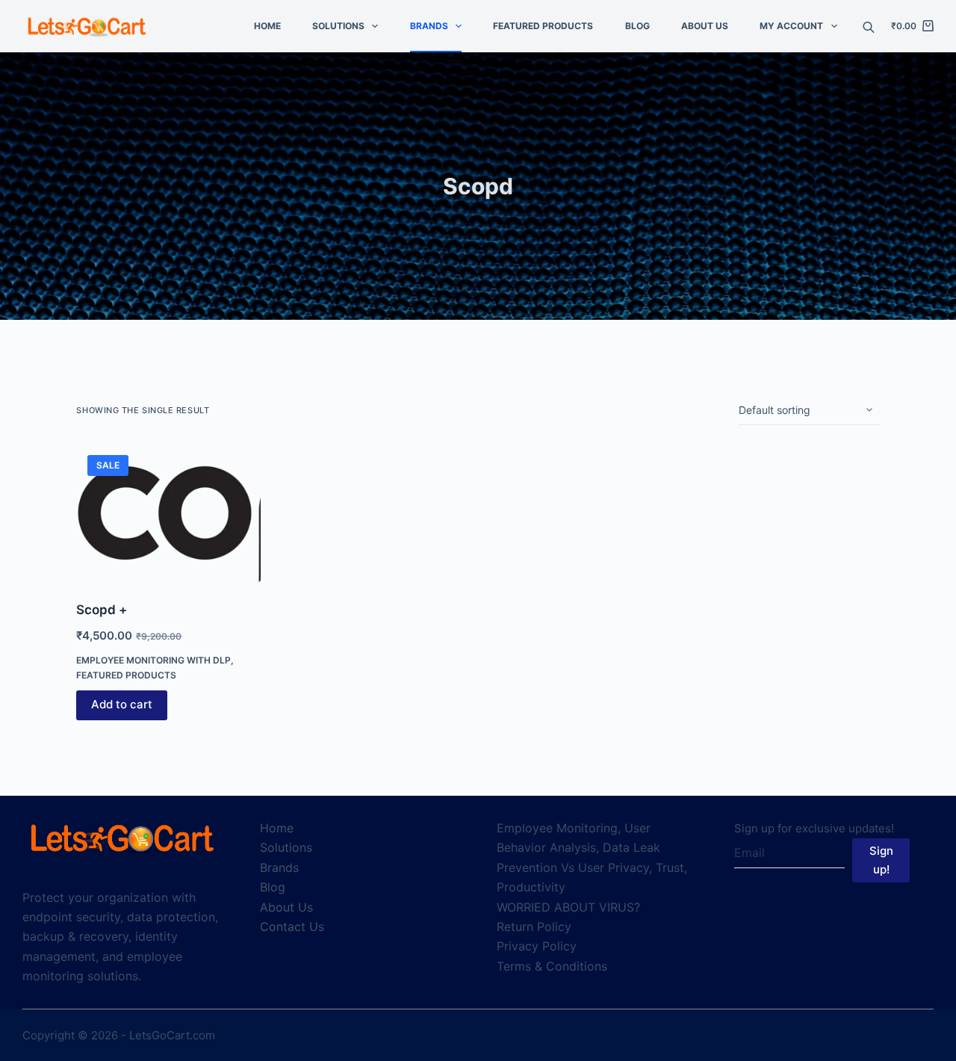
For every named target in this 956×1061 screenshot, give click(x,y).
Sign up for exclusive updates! (814, 828)
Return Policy (534, 926)
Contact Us (292, 926)
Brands (429, 25)
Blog (637, 25)
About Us (704, 25)
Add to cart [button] (121, 704)
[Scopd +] (168, 513)
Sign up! (881, 860)
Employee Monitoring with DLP (153, 660)
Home (267, 25)
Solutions (338, 25)
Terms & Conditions (552, 966)
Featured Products (543, 25)
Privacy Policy (537, 945)
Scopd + (101, 609)
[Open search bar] (868, 26)
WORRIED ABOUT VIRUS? (568, 907)
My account (791, 25)
